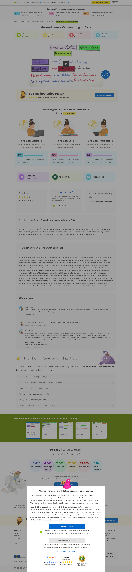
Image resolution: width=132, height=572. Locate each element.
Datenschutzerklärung (76, 503)
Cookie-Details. (93, 503)
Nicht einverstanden (66, 540)
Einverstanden (67, 526)
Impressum (72, 551)
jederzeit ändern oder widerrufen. (46, 517)
